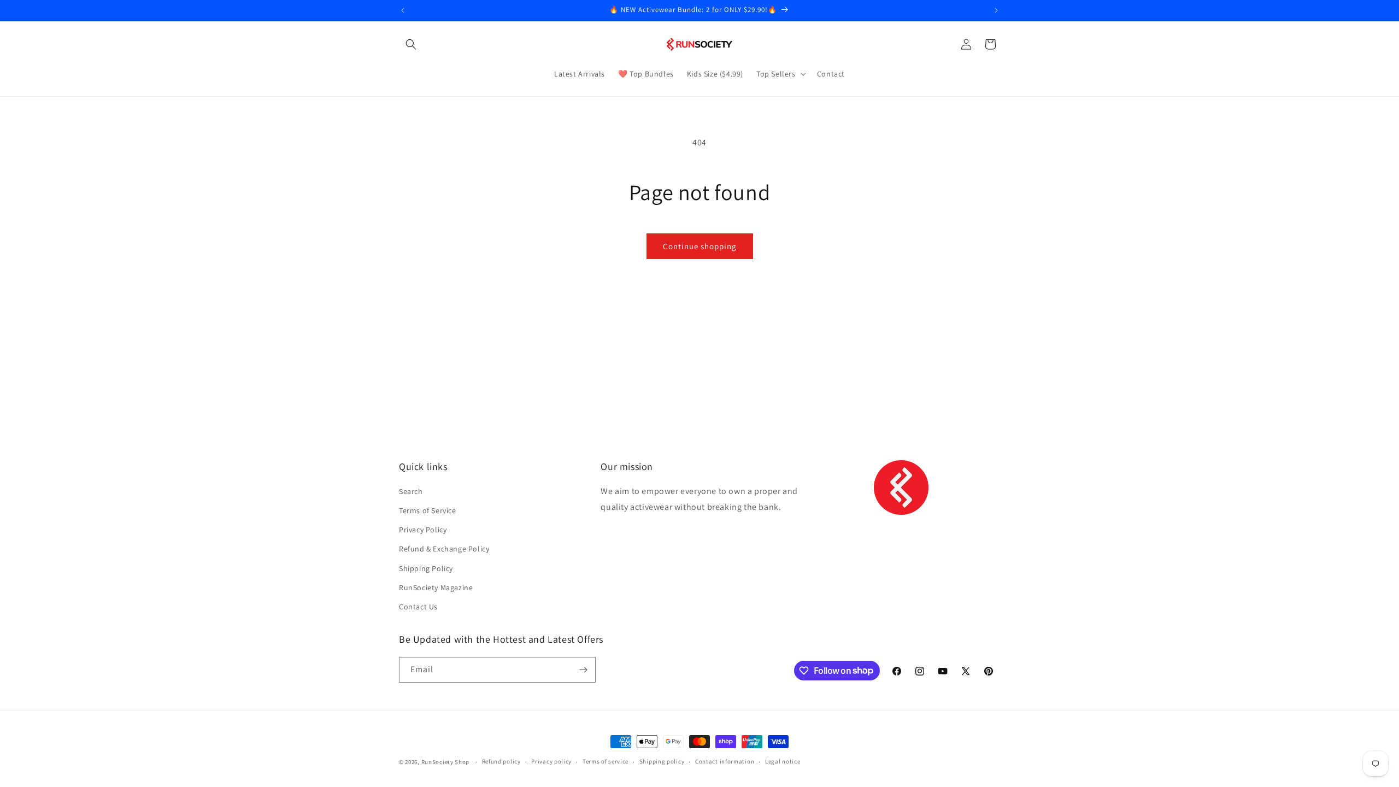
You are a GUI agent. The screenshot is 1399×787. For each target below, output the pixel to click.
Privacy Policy (422, 530)
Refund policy (501, 761)
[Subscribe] (583, 670)
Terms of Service (427, 510)
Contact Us (418, 607)
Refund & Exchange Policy (444, 549)
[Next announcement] (996, 10)
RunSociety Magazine (436, 587)
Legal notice (782, 761)
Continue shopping (700, 246)
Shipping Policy (426, 568)
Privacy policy (551, 761)
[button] (411, 44)
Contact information (724, 761)
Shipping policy (662, 761)
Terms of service (605, 761)
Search (411, 491)
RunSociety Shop (445, 762)
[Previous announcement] (403, 10)
